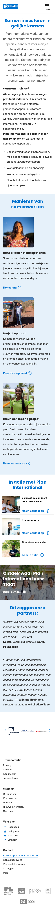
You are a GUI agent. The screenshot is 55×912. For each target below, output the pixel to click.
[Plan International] (10, 7)
